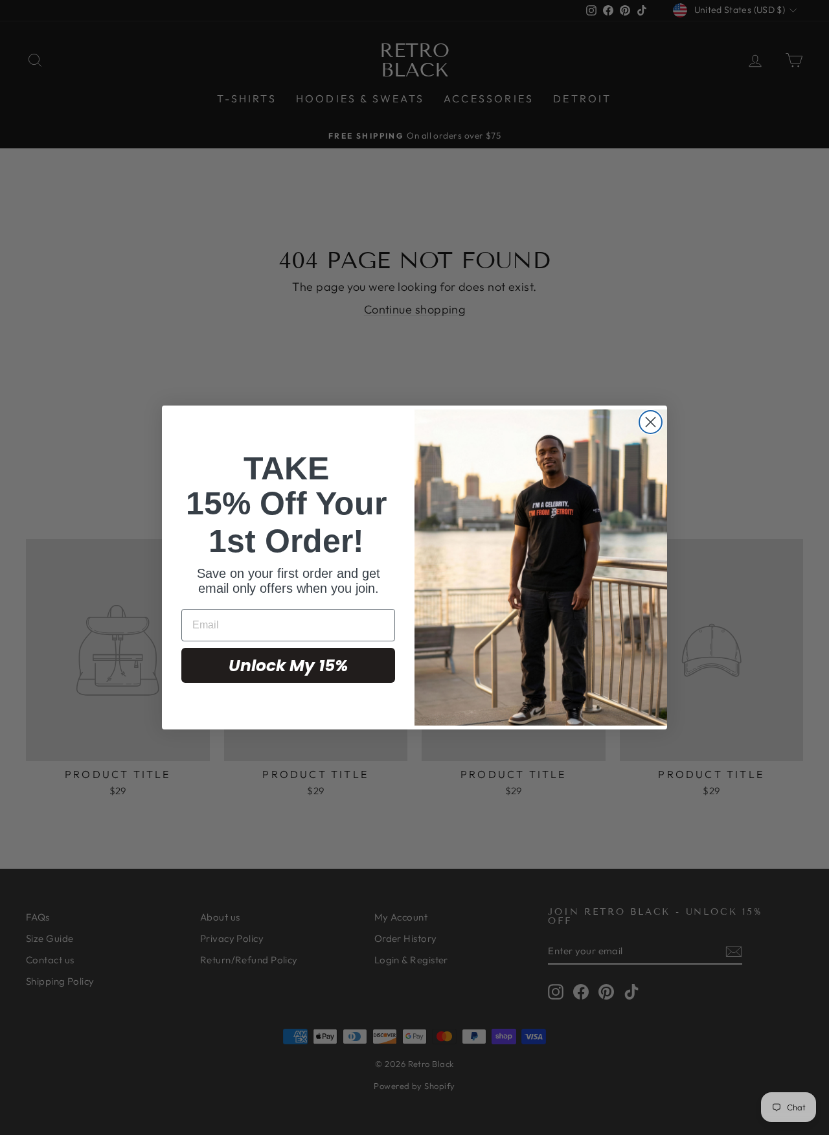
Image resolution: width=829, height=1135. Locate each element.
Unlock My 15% (288, 665)
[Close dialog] (650, 422)
